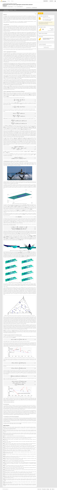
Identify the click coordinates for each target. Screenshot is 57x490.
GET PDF (40, 13)
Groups (12, 1)
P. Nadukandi (4, 6)
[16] (15, 78)
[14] (3, 456)
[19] (3, 467)
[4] (15, 33)
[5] (3, 437)
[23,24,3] (11, 153)
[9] (3, 445)
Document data (34, 7)
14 (13, 341)
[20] (8, 87)
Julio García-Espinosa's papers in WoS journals (10, 3)
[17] (20, 78)
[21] (11, 130)
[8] (3, 443)
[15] (6, 76)
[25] (20, 423)
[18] (3, 465)
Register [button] (45, 1)
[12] (31, 66)
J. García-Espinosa (19, 6)
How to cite (29, 7)
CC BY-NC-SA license (48, 20)
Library (9, 1)
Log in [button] (51, 1)
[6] (21, 55)
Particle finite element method (47, 38)
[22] (21, 141)
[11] (21, 66)
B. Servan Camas (10, 6)
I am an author (46, 47)
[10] (18, 65)
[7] (27, 55)
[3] (17, 132)
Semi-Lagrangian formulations (48, 38)
